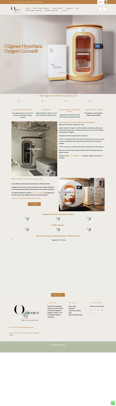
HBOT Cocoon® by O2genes (41, 8)
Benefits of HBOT (57, 8)
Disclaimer (72, 308)
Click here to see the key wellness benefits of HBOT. (26, 198)
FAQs (70, 312)
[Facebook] (91, 310)
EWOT (77, 8)
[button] (102, 9)
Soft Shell (71, 155)
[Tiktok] (95, 312)
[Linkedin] (98, 310)
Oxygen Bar (69, 8)
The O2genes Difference (54, 315)
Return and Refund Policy (75, 315)
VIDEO (8, 63)
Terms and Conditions (75, 310)
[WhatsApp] (91, 312)
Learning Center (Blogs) (51, 10)
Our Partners (50, 317)
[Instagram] (94, 310)
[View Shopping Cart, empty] (105, 2)
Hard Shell (79, 155)
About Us (28, 8)
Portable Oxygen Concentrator (33, 10)
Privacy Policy (72, 306)
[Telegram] (102, 310)
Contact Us (65, 10)
